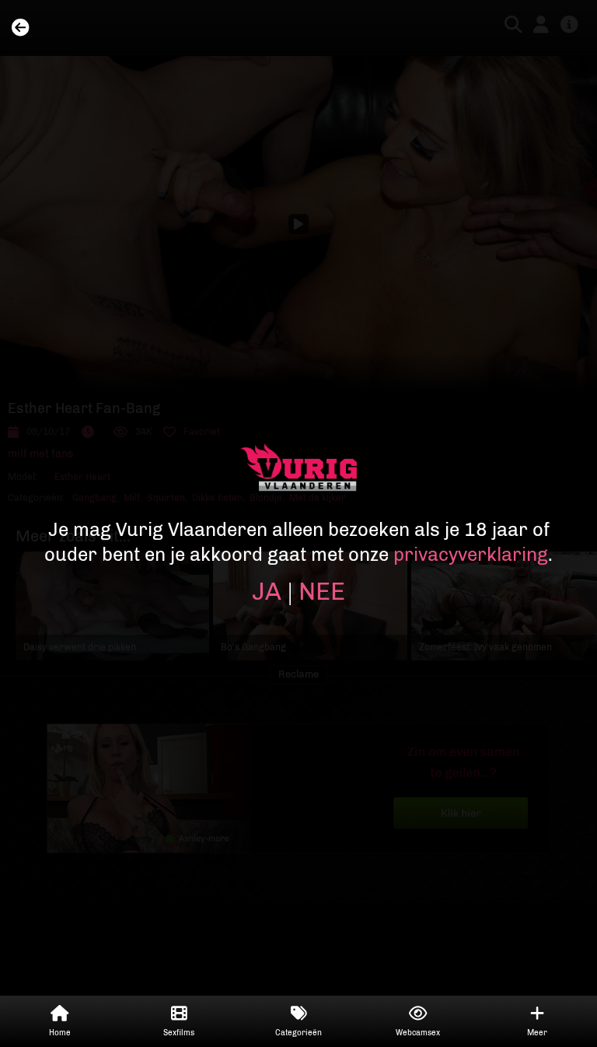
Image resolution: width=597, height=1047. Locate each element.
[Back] (20, 28)
